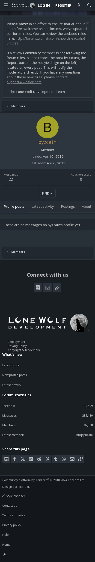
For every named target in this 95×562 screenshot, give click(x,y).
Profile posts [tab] (14, 206)
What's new (12, 354)
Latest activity (11, 385)
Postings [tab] (68, 206)
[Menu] (6, 5)
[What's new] (79, 5)
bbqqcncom (84, 435)
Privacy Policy (17, 346)
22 (11, 179)
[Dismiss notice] (87, 23)
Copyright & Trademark (24, 350)
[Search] (89, 5)
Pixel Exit (24, 487)
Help (5, 534)
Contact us (9, 505)
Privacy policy (11, 525)
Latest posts (10, 365)
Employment (16, 342)
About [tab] (86, 206)
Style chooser (15, 496)
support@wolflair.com (24, 82)
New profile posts (14, 375)
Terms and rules (13, 515)
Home (6, 544)
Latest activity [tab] (42, 206)
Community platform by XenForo (43, 480)
